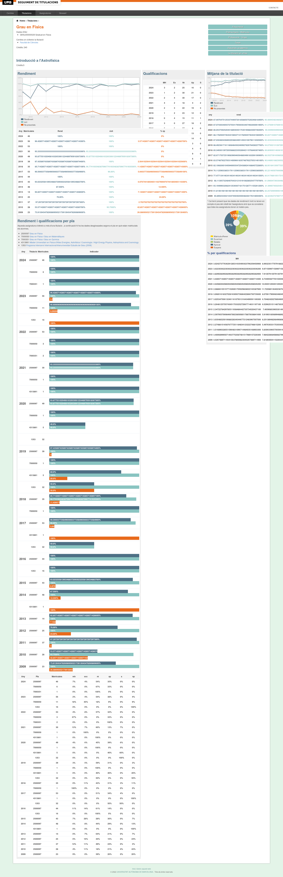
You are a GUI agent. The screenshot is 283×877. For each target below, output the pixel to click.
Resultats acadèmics (238, 47)
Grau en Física (36, 233)
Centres (10, 13)
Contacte (273, 7)
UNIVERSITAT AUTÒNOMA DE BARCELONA (135, 872)
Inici (133, 869)
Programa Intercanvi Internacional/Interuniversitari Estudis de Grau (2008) (59, 245)
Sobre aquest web (144, 869)
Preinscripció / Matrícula (237, 32)
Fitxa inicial (237, 26)
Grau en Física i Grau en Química (44, 239)
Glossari (62, 13)
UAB (8, 2)
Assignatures (45, 13)
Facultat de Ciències (29, 42)
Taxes (238, 42)
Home (22, 21)
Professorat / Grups (237, 37)
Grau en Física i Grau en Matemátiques (47, 236)
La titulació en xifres (237, 53)
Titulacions (26, 13)
